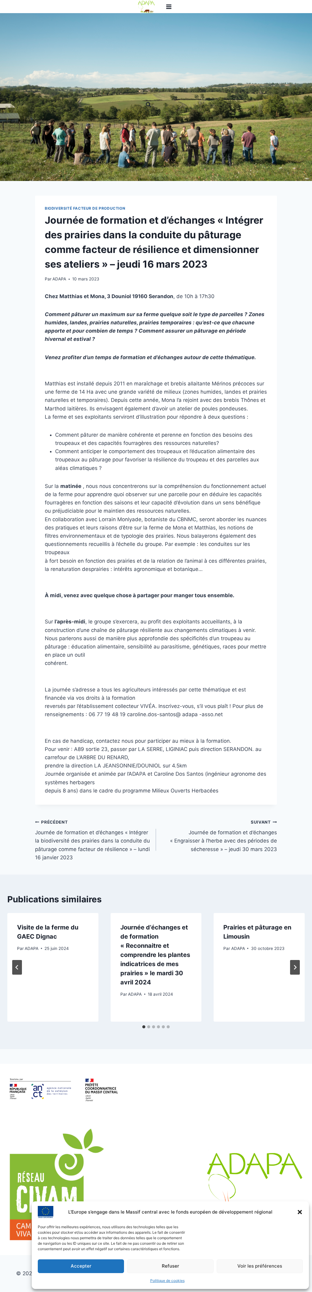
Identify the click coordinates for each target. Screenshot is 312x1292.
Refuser (170, 1266)
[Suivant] (295, 967)
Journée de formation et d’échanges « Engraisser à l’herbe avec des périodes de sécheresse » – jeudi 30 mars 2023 (223, 836)
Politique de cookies (167, 1280)
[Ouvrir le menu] (169, 6)
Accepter (81, 1266)
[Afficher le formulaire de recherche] (148, 104)
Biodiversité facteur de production (85, 208)
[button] (300, 1212)
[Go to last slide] (17, 967)
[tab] (143, 1026)
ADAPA (59, 278)
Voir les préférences (259, 1266)
